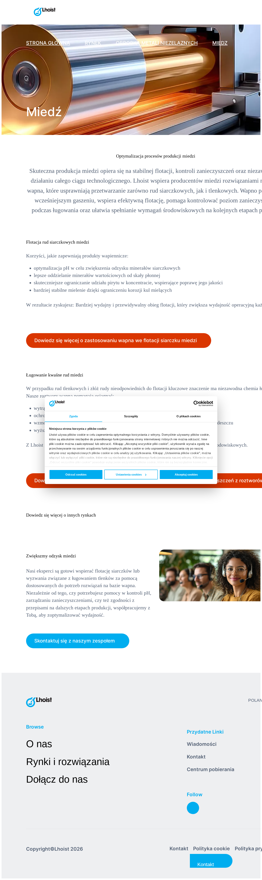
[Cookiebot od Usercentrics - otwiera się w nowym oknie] (196, 403)
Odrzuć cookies (76, 474)
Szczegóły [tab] (131, 416)
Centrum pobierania (210, 769)
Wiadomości (202, 744)
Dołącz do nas (57, 779)
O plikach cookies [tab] (188, 416)
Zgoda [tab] (73, 416)
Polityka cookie (211, 848)
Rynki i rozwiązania (68, 761)
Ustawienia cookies (129, 474)
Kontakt (196, 757)
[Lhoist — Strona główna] (44, 12)
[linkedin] (193, 808)
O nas (39, 743)
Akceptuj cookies (186, 474)
